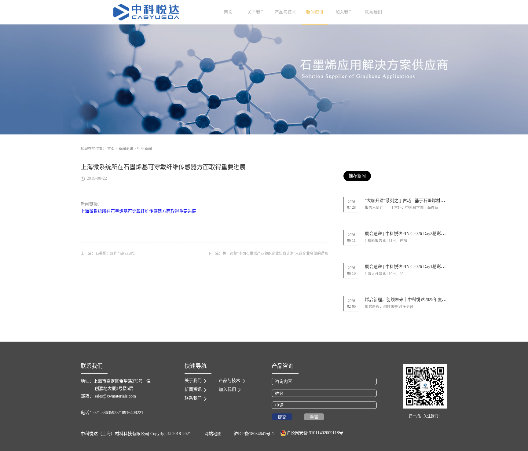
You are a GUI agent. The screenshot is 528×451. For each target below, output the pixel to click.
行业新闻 (144, 149)
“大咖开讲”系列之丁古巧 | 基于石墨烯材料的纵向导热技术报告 (424, 200)
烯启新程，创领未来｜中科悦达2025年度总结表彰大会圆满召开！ (427, 299)
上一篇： (108, 253)
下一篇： (268, 253)
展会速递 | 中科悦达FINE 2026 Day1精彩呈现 (407, 266)
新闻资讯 (126, 149)
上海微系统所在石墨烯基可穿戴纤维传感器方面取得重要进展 (138, 211)
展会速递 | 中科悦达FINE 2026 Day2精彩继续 (407, 233)
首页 (228, 12)
